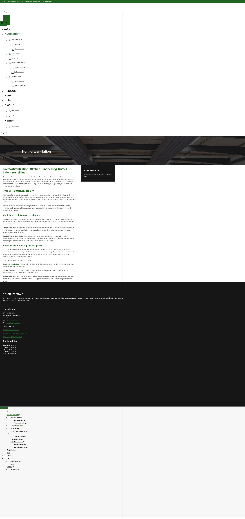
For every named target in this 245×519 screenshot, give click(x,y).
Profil (12, 115)
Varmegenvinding (19, 49)
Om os (10, 104)
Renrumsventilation (20, 85)
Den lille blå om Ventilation (11, 330)
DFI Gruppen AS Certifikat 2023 (12, 337)
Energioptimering (19, 81)
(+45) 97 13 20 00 (18, 1)
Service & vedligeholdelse (18, 62)
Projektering (12, 91)
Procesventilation (15, 39)
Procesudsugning (19, 44)
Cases (10, 100)
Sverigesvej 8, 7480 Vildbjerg (32, 1)
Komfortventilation (16, 53)
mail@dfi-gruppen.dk (47, 1)
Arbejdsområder (14, 33)
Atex (9, 95)
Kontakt (10, 120)
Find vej (5, 317)
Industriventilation (16, 76)
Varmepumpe (14, 58)
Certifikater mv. (15, 110)
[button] (5, 12)
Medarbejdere (15, 126)
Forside (9, 29)
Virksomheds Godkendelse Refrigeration (15, 333)
